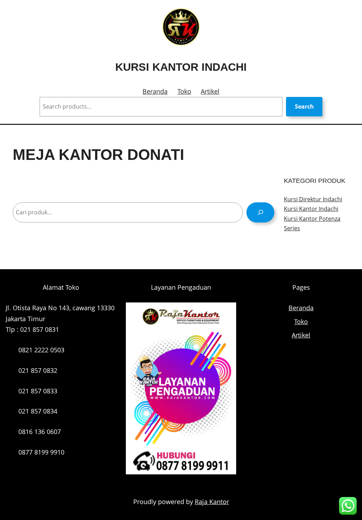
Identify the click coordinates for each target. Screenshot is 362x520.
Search (304, 106)
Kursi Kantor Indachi (181, 67)
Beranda (155, 91)
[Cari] (260, 212)
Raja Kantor (212, 501)
